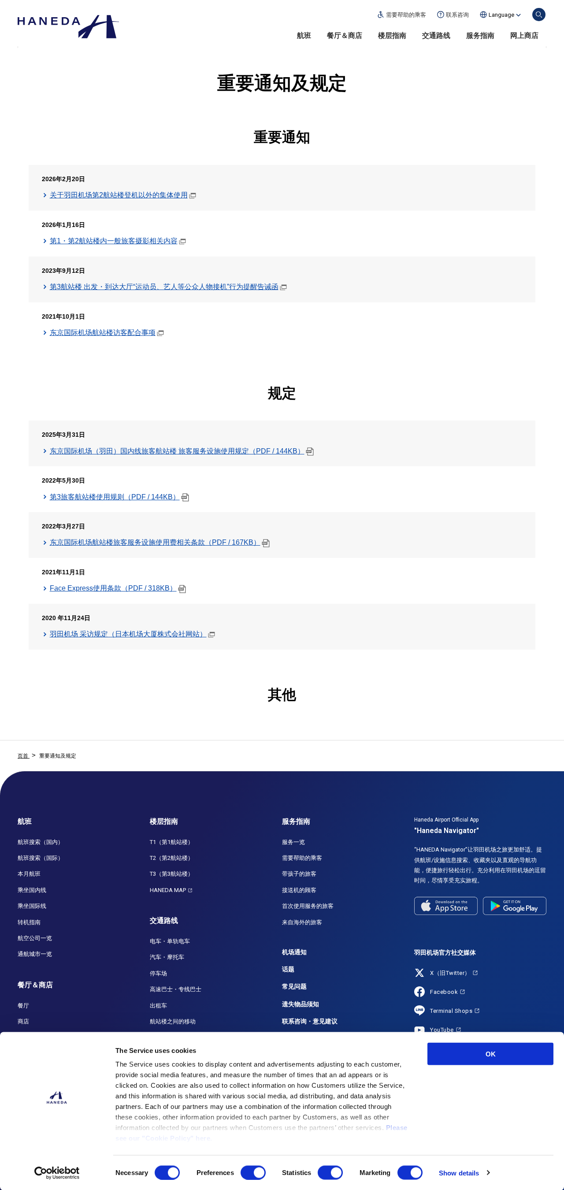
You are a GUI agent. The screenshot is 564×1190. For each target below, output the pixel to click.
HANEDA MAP (168, 890)
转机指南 (29, 922)
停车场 (158, 973)
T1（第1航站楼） (171, 842)
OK (491, 1054)
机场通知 (294, 952)
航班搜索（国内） (40, 842)
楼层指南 (392, 35)
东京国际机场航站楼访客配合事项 (103, 332)
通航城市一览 (35, 954)
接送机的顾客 (299, 890)
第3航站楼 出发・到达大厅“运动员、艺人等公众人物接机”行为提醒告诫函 (164, 286)
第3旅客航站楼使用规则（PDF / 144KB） (115, 497)
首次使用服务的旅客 (308, 906)
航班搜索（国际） (40, 858)
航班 (304, 35)
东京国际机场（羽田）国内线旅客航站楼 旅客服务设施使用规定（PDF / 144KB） (177, 451)
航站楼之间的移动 (173, 1021)
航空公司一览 (35, 938)
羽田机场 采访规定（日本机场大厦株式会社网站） (128, 634)
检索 (538, 14)
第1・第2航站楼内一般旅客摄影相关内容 (114, 241)
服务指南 (480, 35)
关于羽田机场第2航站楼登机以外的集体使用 (119, 195)
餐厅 (23, 1005)
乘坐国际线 (32, 906)
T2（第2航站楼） (171, 858)
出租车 (158, 1005)
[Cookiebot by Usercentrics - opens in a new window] (57, 1172)
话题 (288, 969)
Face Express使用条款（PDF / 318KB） (113, 588)
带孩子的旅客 (299, 873)
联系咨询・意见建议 (310, 1021)
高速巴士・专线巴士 (175, 989)
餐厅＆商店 (344, 35)
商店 (23, 1021)
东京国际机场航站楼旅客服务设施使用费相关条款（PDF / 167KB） (155, 542)
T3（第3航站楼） (171, 873)
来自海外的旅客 (302, 922)
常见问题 (294, 986)
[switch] (253, 1172)
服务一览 (293, 842)
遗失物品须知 (300, 1004)
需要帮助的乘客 (302, 858)
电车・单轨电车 (170, 941)
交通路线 (436, 35)
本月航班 (29, 873)
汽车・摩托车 (167, 957)
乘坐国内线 (32, 890)
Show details (459, 1172)
